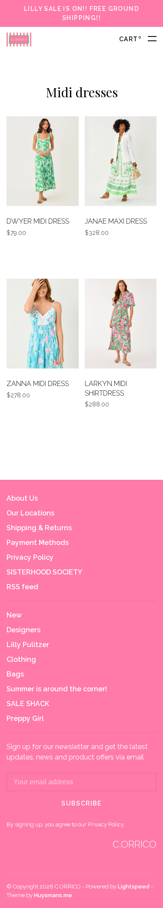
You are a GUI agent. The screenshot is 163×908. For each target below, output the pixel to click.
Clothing (21, 659)
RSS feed (22, 587)
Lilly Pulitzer (28, 645)
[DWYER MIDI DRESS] (43, 162)
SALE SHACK (28, 704)
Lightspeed (134, 886)
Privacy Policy (30, 557)
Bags (15, 674)
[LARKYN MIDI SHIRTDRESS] (121, 325)
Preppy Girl (25, 718)
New (14, 615)
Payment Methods (38, 542)
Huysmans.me (53, 895)
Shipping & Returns (39, 528)
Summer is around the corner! (57, 689)
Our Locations (30, 513)
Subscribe (81, 803)
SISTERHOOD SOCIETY (44, 572)
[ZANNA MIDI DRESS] (43, 325)
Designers (23, 630)
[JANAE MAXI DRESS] (121, 162)
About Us (22, 498)
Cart (130, 39)
